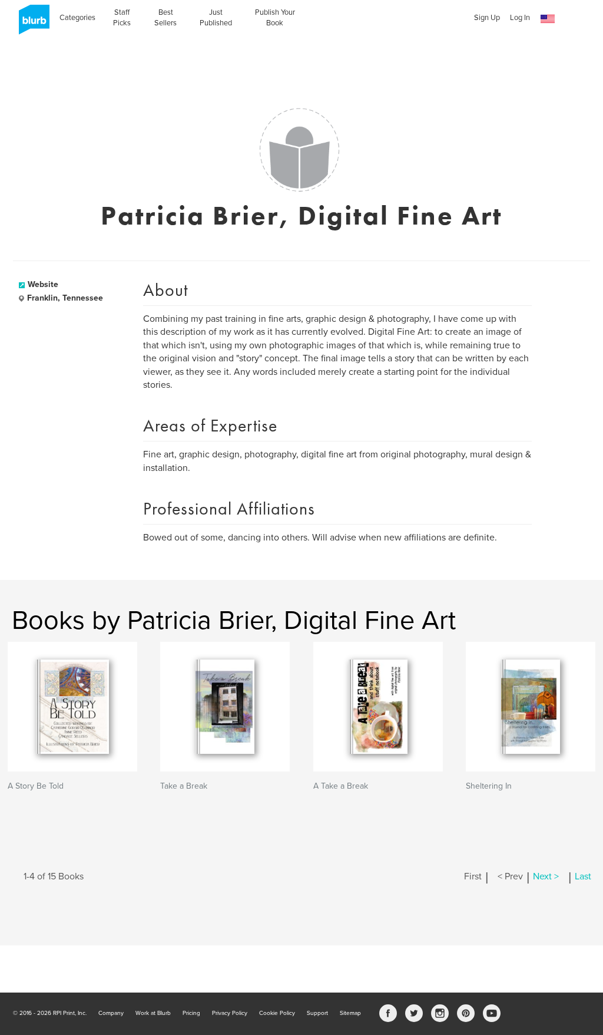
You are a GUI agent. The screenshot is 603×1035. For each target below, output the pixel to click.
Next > (546, 876)
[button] (548, 19)
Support (317, 1013)
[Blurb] (30, 23)
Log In (520, 17)
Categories (77, 17)
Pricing (191, 1013)
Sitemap (350, 1013)
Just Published (216, 18)
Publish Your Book (275, 18)
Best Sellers (165, 18)
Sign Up (487, 17)
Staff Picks (122, 18)
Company (111, 1013)
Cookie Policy (277, 1013)
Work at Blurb (153, 1013)
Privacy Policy (229, 1013)
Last (583, 876)
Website (43, 284)
